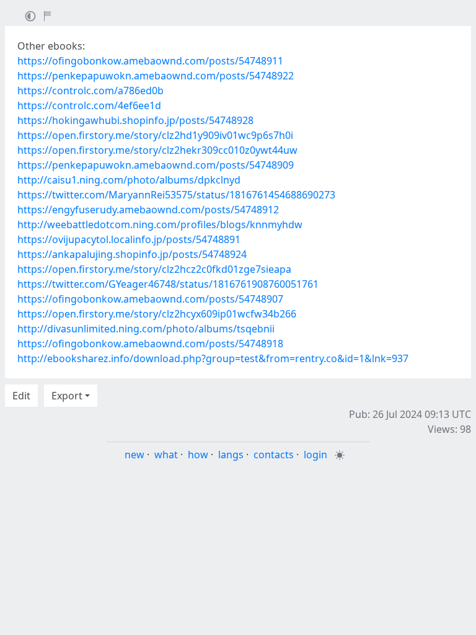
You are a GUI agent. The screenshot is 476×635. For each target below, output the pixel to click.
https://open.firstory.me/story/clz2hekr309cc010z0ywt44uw (157, 150)
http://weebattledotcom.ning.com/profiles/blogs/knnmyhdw (159, 224)
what (166, 454)
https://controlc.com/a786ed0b (90, 90)
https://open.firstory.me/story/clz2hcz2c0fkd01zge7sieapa (154, 269)
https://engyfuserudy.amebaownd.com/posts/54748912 (148, 209)
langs (231, 454)
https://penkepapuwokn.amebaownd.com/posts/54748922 (155, 75)
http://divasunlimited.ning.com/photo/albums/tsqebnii (146, 328)
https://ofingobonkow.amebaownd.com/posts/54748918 (150, 343)
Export (66, 395)
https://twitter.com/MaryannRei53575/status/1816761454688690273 (176, 195)
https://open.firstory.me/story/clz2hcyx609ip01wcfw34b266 (156, 314)
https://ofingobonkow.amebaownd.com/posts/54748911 (150, 61)
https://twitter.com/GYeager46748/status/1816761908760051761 (168, 284)
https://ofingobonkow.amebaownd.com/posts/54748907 (150, 299)
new (134, 454)
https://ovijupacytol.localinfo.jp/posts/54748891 (128, 239)
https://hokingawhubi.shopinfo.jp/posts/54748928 (135, 120)
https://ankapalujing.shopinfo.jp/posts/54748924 (132, 254)
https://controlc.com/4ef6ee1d (89, 105)
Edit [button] (21, 395)
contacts (273, 454)
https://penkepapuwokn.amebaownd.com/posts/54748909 (155, 165)
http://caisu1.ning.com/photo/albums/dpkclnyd (128, 180)
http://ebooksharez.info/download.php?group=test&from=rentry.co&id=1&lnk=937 (212, 358)
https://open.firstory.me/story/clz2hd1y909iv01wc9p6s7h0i (155, 135)
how (198, 454)
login (315, 454)
